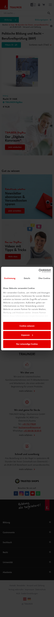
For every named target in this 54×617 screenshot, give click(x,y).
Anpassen (25, 335)
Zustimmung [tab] (9, 278)
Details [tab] (27, 278)
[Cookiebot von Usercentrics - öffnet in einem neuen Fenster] (39, 270)
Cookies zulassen (27, 326)
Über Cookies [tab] (44, 278)
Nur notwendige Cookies (27, 344)
